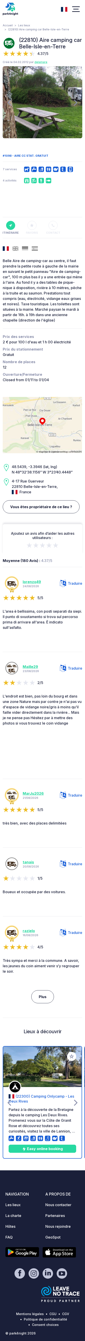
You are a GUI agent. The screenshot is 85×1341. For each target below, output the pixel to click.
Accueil (8, 25)
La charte (13, 1215)
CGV (65, 1314)
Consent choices (45, 1325)
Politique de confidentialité (45, 1319)
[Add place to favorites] (71, 1056)
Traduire (75, 583)
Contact (53, 232)
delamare (40, 62)
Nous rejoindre (58, 1226)
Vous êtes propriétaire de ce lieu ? (41, 507)
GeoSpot (53, 1237)
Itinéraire (11, 232)
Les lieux (24, 25)
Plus (42, 996)
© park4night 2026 (20, 1333)
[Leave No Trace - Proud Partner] (60, 1294)
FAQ (9, 1237)
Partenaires (55, 1215)
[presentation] (9, 102)
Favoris (32, 232)
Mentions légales (30, 1314)
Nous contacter (58, 1205)
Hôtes (10, 1226)
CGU (52, 1314)
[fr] (64, 8)
